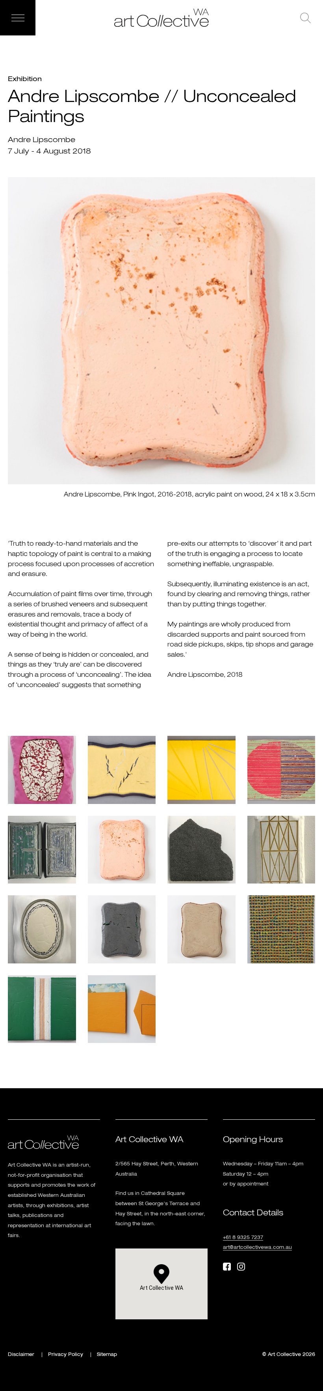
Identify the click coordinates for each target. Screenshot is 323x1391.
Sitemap (107, 1354)
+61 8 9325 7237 (243, 1237)
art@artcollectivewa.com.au (257, 1247)
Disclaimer (21, 1354)
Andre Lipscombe (41, 140)
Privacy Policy (65, 1354)
